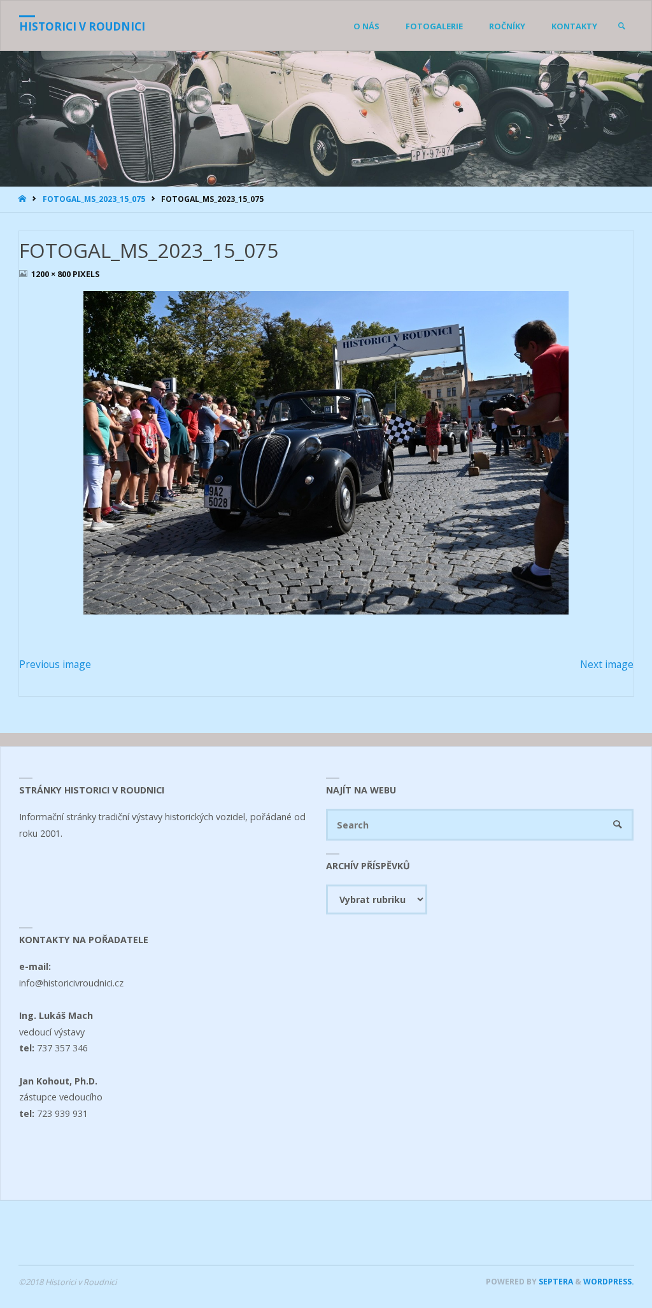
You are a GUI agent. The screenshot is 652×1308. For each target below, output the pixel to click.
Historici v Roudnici (82, 26)
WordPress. (608, 1281)
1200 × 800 (52, 274)
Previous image (55, 664)
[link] (621, 26)
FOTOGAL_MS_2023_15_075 (94, 199)
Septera (555, 1281)
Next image (607, 664)
